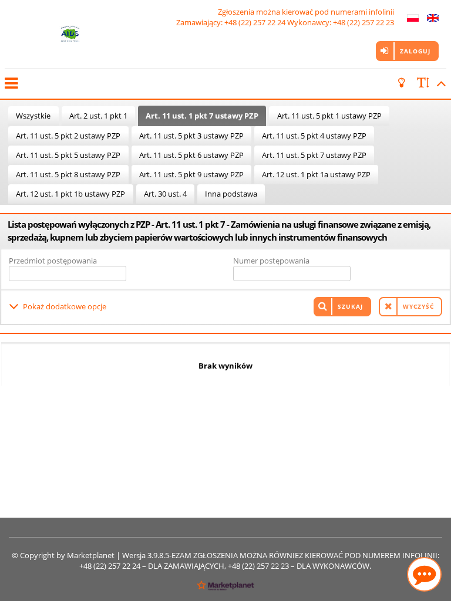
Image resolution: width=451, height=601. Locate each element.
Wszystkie (33, 115)
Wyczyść (418, 306)
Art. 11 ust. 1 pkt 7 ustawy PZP (202, 115)
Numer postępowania (271, 260)
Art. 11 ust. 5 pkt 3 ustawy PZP (191, 135)
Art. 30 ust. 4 (165, 193)
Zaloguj (415, 51)
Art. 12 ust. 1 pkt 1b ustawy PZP (70, 193)
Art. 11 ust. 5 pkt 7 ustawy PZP (314, 155)
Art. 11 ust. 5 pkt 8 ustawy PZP (68, 174)
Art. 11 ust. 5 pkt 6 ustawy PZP (191, 155)
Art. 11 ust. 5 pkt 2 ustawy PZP (68, 135)
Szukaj (350, 306)
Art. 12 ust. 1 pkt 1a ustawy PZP (316, 174)
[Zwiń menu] (10, 83)
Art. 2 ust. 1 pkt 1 (98, 115)
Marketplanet (91, 555)
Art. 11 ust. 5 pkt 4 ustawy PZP (314, 135)
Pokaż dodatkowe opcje (64, 306)
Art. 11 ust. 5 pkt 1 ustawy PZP (329, 115)
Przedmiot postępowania (53, 260)
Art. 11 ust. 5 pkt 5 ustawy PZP (68, 155)
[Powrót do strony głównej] (70, 34)
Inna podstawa (231, 193)
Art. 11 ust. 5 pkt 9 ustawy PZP (191, 174)
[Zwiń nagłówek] (439, 83)
